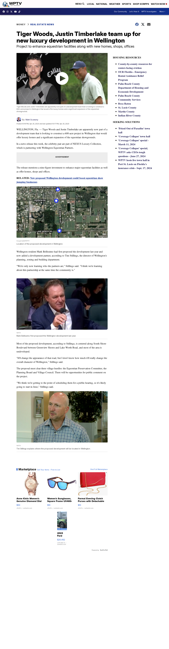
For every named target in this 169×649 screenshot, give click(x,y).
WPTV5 (4, 12)
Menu (78, 4)
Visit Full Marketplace (99, 469)
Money (21, 24)
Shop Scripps (141, 4)
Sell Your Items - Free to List (48, 470)
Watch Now (158, 4)
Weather (114, 4)
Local (90, 4)
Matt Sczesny (31, 119)
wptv (8, 12)
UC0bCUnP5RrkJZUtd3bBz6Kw (16, 12)
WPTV (12, 12)
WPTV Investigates (149, 11)
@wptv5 (20, 12)
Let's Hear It (134, 11)
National (101, 4)
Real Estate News (42, 24)
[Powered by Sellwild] (104, 550)
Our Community (120, 11)
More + (162, 11)
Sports (126, 4)
